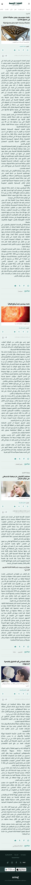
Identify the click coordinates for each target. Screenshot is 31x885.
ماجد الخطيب (23, 45)
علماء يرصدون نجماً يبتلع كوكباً (19, 303)
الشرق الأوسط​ (21, 8)
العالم (15, 8)
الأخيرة (28, 12)
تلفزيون (20, 651)
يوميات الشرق (26, 471)
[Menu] (29, 3)
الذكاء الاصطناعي (17, 844)
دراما (14, 651)
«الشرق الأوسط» (22, 326)
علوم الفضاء (19, 463)
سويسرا (20, 290)
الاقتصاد (6, 8)
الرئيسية (28, 8)
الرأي (11, 8)
